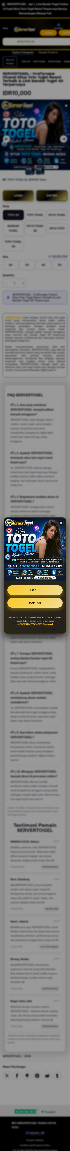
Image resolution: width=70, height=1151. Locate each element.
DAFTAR (35, 602)
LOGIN (35, 590)
